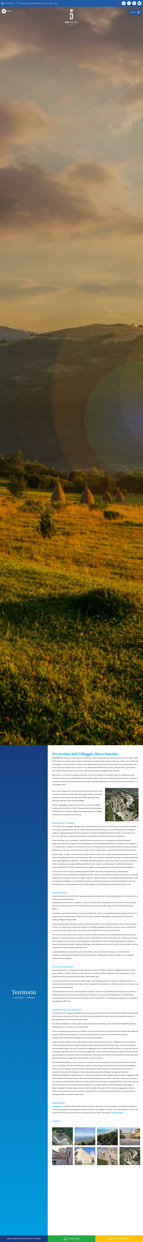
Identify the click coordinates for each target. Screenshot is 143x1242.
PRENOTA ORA (73, 1238)
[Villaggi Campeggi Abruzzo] (71, 17)
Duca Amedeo (18, 998)
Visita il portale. (117, 1112)
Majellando (56, 1106)
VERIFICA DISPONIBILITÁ (122, 1238)
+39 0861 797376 (9, 3)
